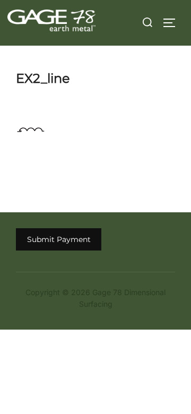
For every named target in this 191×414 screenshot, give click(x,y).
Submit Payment (59, 239)
